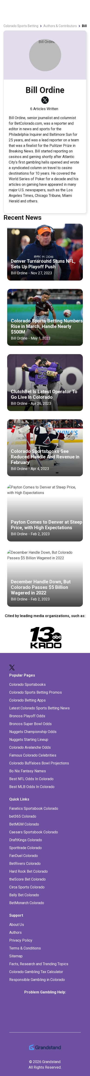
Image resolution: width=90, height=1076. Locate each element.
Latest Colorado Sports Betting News (39, 708)
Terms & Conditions (25, 948)
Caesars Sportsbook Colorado (33, 832)
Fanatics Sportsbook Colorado (33, 808)
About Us (16, 924)
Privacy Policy (20, 940)
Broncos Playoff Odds (27, 716)
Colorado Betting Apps (27, 700)
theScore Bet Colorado (27, 879)
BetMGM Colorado (24, 824)
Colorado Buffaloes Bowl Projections (39, 763)
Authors (15, 932)
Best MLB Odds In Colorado (31, 787)
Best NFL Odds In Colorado (31, 779)
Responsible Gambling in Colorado (37, 979)
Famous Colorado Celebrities (32, 755)
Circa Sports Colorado (27, 887)
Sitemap (16, 956)
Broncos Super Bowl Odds (30, 724)
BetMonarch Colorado (26, 903)
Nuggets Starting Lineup (28, 739)
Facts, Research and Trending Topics (38, 964)
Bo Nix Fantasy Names (27, 771)
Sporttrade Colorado (25, 848)
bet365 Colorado (22, 816)
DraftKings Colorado (25, 840)
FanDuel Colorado (23, 855)
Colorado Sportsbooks (27, 684)
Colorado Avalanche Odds (30, 747)
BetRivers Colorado (25, 863)
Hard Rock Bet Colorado (28, 871)
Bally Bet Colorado (24, 895)
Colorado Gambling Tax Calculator (36, 972)
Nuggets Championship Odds (33, 732)
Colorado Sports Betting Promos (35, 692)
